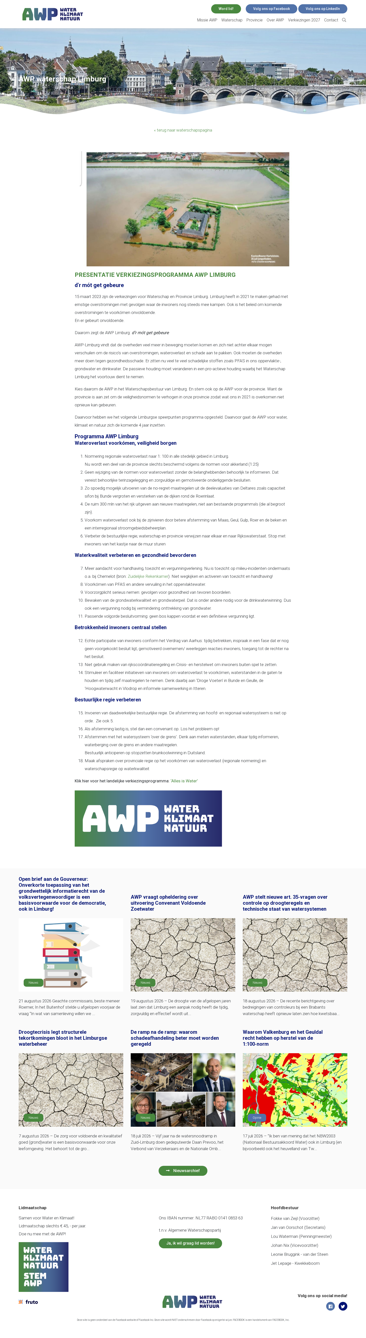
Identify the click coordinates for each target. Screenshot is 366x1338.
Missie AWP (207, 20)
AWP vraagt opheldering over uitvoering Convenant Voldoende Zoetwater (168, 903)
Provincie (254, 20)
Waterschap (232, 20)
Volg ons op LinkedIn (323, 9)
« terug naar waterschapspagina (183, 130)
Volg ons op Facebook (271, 9)
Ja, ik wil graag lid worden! (190, 1243)
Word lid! (226, 9)
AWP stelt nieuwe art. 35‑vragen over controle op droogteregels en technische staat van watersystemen (285, 903)
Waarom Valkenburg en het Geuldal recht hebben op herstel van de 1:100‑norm (283, 1038)
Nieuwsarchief (186, 1170)
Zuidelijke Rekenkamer (148, 576)
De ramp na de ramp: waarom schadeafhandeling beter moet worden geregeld (175, 1038)
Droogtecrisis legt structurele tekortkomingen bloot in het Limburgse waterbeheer (63, 1038)
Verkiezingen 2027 (304, 20)
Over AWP (275, 20)
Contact (331, 20)
